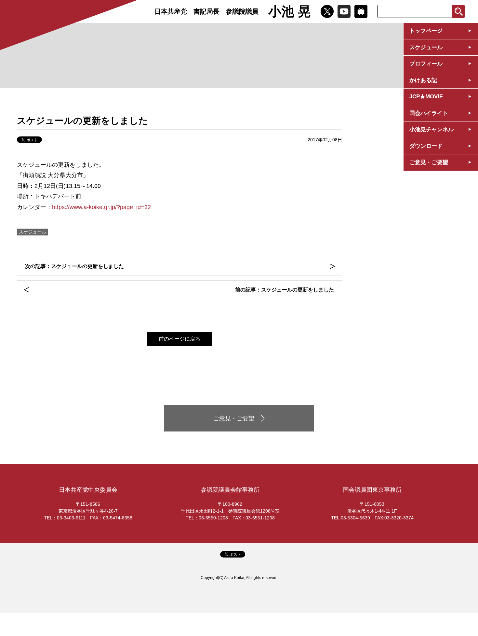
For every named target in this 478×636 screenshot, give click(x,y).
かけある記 (423, 80)
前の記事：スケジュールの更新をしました (284, 289)
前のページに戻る (179, 339)
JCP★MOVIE (426, 96)
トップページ (426, 31)
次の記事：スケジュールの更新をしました (74, 266)
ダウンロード (426, 146)
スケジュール (426, 47)
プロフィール (426, 64)
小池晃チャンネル (431, 129)
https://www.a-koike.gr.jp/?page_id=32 (101, 207)
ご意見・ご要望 (428, 162)
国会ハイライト (428, 113)
